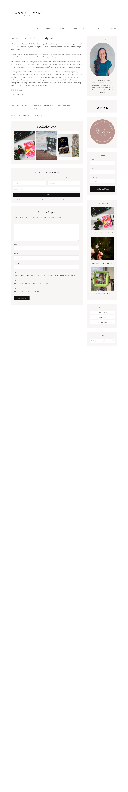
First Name (93, 160)
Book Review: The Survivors (19, 105)
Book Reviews (37, 115)
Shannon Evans (27, 13)
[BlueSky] (98, 108)
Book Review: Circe (64, 105)
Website (17, 263)
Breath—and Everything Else (102, 263)
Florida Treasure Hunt (102, 293)
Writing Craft (102, 322)
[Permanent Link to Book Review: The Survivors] (46, 159)
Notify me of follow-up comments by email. (31, 283)
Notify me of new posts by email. (27, 291)
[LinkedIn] (104, 108)
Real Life (102, 317)
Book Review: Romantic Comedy (24, 152)
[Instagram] (101, 108)
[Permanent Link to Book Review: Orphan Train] (68, 159)
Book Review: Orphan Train (68, 153)
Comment (17, 222)
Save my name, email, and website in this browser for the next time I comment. (45, 275)
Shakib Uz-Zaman (23, 95)
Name (16, 244)
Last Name (93, 169)
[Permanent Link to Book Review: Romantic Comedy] (24, 159)
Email (17, 253)
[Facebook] (107, 108)
